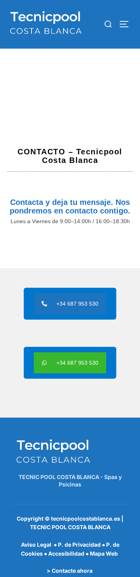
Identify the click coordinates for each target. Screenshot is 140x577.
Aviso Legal (36, 544)
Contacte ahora (72, 570)
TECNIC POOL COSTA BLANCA (70, 527)
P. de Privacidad (79, 544)
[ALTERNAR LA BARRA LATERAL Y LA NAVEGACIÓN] (127, 24)
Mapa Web (104, 553)
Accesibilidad (66, 553)
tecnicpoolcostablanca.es (85, 518)
